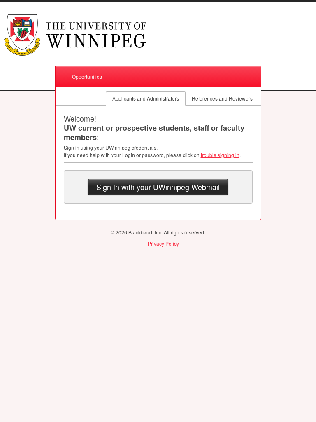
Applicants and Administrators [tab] (145, 98)
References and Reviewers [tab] (222, 98)
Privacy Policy (163, 243)
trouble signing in (220, 154)
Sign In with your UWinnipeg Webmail (158, 186)
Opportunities (87, 76)
